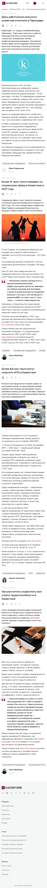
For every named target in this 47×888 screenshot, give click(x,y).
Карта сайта (6, 866)
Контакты (5, 870)
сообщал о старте (24, 551)
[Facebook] (15, 26)
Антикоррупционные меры (12, 849)
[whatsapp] (7, 26)
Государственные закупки (12, 853)
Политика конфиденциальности (14, 840)
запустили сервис (28, 748)
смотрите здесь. (34, 541)
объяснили (34, 618)
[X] (20, 26)
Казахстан (40, 573)
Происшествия (7, 806)
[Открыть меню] (43, 3)
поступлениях (8, 325)
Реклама (5, 874)
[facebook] (16, 793)
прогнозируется (9, 337)
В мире (4, 823)
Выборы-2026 (15, 9)
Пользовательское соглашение (14, 836)
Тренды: (5, 9)
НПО (30, 573)
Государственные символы (12, 844)
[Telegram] (11, 26)
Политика (5, 810)
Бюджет (6, 351)
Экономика (6, 819)
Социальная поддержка (14, 163)
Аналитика (6, 814)
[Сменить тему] (36, 3)
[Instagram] (3, 26)
